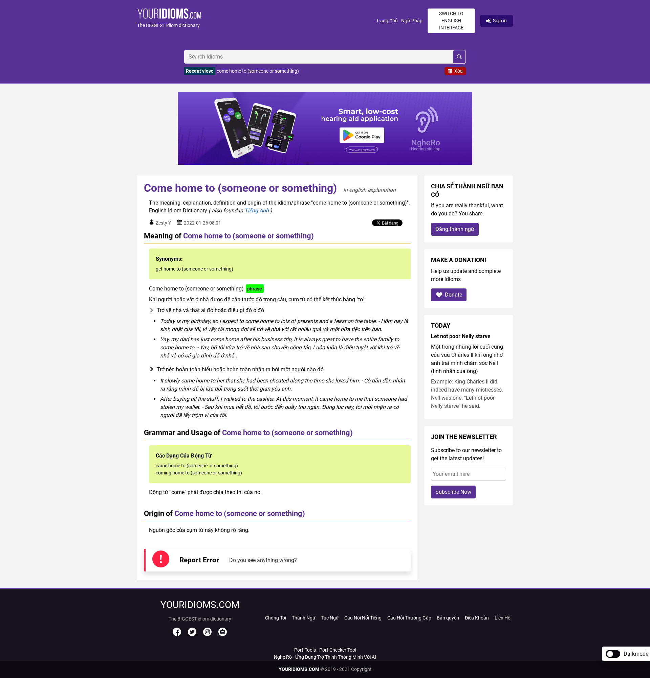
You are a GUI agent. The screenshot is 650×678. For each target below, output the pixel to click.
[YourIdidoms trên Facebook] (177, 634)
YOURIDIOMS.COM (299, 669)
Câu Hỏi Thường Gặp (409, 618)
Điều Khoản (477, 618)
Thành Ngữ (304, 618)
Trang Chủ (387, 20)
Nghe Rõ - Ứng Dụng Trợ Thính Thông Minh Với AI (325, 657)
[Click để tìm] (459, 56)
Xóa (458, 71)
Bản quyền (448, 618)
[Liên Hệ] (222, 634)
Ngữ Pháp (411, 20)
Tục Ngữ (330, 618)
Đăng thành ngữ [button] (454, 229)
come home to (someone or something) (258, 71)
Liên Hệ (502, 618)
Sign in (500, 20)
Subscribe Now (453, 492)
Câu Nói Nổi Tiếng (363, 618)
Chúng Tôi (275, 618)
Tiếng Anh (256, 210)
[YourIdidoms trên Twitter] (192, 634)
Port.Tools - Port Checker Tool (325, 650)
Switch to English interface (451, 20)
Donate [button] (453, 294)
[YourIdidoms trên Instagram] (207, 634)
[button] (256, 20)
